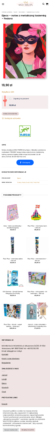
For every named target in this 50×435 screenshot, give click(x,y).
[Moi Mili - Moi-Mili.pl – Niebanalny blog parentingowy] (25, 4)
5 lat (27, 182)
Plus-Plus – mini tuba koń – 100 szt (37, 260)
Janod (4, 375)
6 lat (31, 182)
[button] (3, 4)
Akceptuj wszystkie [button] (28, 430)
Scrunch (5, 387)
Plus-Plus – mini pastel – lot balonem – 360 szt (37, 292)
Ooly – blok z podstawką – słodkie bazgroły (12, 227)
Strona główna (7, 12)
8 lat (38, 182)
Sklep (15, 12)
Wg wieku (22, 12)
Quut (4, 392)
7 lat (34, 182)
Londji (4, 379)
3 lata (19, 182)
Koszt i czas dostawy (10, 358)
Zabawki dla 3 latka (33, 12)
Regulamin (6, 363)
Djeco (19, 178)
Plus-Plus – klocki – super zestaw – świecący (13, 325)
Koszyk (4, 404)
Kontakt (5, 354)
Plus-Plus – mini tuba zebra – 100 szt (13, 260)
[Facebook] (25, 162)
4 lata (23, 182)
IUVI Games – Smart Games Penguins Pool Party (13, 292)
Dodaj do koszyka (10, 114)
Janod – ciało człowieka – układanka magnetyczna (37, 325)
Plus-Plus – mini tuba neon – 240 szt (37, 227)
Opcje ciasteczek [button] (11, 430)
